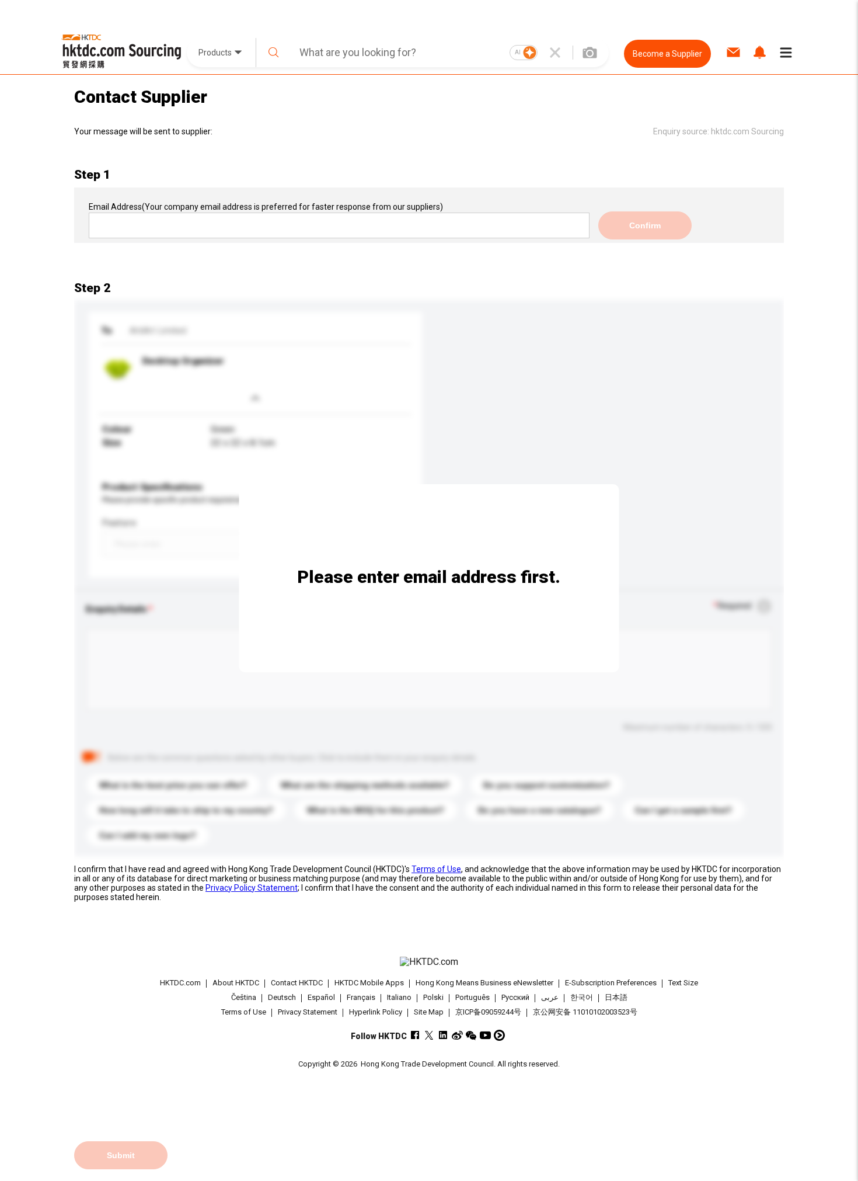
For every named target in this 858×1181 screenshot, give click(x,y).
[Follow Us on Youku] (499, 1035)
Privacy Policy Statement (251, 887)
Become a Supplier (667, 53)
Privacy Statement (307, 1012)
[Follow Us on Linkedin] (443, 1035)
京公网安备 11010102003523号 (585, 1012)
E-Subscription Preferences (611, 982)
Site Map (429, 1012)
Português (472, 997)
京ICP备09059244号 (488, 1012)
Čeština (243, 997)
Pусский (515, 997)
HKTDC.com (180, 982)
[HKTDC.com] (429, 962)
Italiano (399, 997)
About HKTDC (235, 982)
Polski (433, 997)
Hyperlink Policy (375, 1012)
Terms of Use (436, 869)
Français (361, 997)
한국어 (581, 997)
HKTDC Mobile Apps (369, 982)
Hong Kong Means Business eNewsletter (484, 982)
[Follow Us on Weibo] (457, 1035)
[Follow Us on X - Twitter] (429, 1035)
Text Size (683, 982)
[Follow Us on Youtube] (485, 1035)
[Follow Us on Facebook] (415, 1035)
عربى (550, 997)
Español (321, 997)
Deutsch (282, 997)
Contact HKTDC (297, 982)
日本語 (616, 997)
